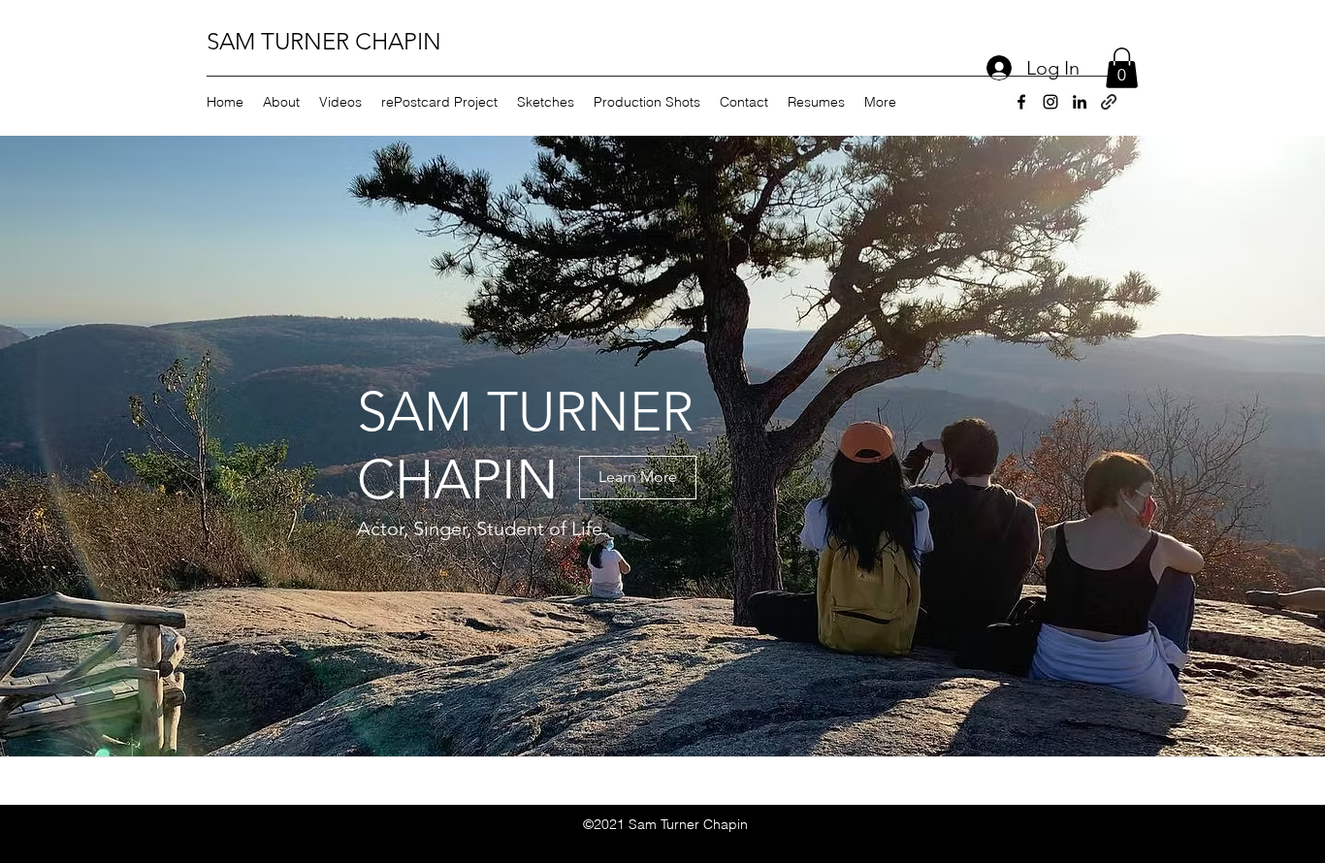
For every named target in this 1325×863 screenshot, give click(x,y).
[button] (1122, 68)
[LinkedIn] (1079, 102)
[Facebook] (1021, 102)
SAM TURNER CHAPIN (324, 41)
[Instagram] (1050, 102)
